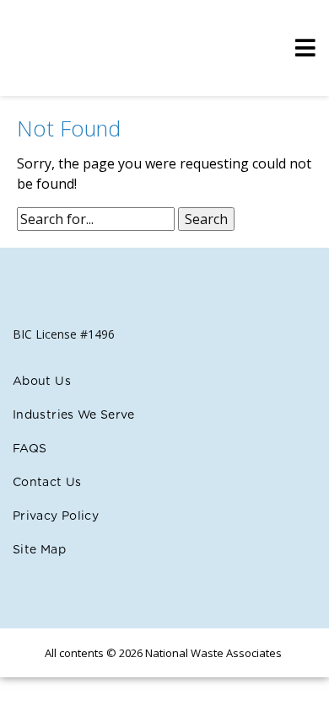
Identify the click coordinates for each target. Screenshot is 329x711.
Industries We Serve (74, 415)
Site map (39, 550)
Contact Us (47, 483)
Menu (301, 47)
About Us (42, 382)
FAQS (29, 449)
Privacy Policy (56, 516)
